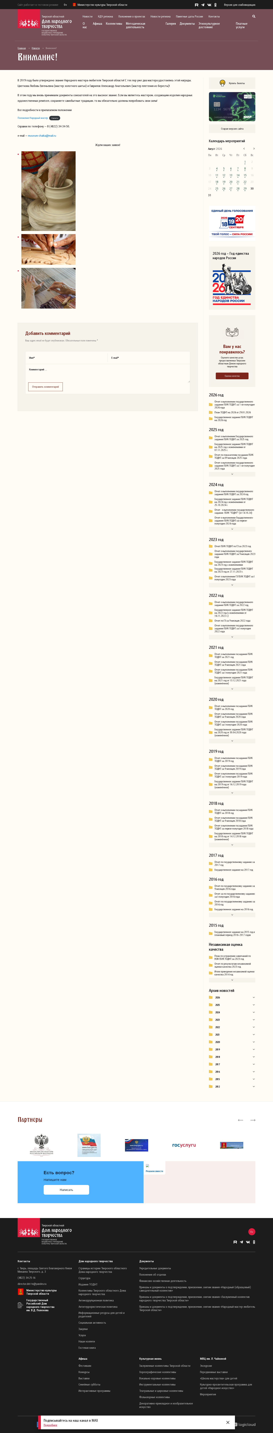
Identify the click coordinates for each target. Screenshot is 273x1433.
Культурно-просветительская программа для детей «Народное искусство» (226, 1386)
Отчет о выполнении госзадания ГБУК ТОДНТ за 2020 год (233, 707)
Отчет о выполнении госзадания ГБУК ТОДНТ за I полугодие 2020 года (233, 723)
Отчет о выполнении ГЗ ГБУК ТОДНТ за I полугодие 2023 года (234, 578)
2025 (217, 1004)
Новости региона (160, 16)
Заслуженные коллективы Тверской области (164, 1365)
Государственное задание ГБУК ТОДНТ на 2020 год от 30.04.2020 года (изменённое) (233, 732)
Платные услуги (241, 25)
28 (237, 188)
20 (230, 181)
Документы (187, 23)
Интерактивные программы (94, 1390)
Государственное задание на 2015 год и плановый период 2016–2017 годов (234, 933)
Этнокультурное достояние (209, 25)
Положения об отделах (152, 1274)
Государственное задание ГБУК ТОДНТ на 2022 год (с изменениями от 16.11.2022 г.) (233, 612)
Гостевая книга (87, 1347)
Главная (22, 48)
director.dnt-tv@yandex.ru (32, 1283)
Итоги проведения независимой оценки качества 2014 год (234, 973)
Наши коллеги (87, 1341)
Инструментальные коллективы (157, 1384)
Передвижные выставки (214, 1372)
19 (223, 181)
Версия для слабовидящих (239, 4)
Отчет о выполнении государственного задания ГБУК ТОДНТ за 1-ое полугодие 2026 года (234, 404)
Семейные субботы (89, 1384)
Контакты (214, 16)
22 (244, 181)
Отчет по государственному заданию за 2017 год (234, 863)
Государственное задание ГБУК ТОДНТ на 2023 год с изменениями (233, 563)
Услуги (82, 1335)
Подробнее (50, 1425)
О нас (85, 25)
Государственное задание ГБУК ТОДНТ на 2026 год (233, 419)
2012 (217, 1086)
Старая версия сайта (232, 128)
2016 (217, 1071)
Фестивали (85, 1365)
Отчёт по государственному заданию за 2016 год (234, 903)
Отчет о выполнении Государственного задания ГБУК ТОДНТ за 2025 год (233, 438)
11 (216, 175)
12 (223, 175)
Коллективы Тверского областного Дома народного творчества (102, 1292)
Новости (87, 16)
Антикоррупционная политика (96, 1300)
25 (216, 188)
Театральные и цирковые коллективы (161, 1390)
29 (244, 188)
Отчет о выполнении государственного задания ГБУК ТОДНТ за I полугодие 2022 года (233, 628)
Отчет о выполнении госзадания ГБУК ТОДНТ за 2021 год (233, 655)
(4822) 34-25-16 (26, 1277)
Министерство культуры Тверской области (41, 1292)
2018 (217, 1056)
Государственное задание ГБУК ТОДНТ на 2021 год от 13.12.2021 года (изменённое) (233, 680)
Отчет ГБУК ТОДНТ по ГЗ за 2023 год (232, 546)
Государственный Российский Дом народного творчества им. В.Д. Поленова (40, 1305)
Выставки (84, 1378)
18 (216, 181)
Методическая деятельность (135, 25)
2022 (217, 1027)
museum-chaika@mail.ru (42, 135)
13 (230, 175)
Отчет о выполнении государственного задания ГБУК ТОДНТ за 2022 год (233, 604)
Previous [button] (240, 1119)
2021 (217, 1034)
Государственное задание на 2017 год (233, 869)
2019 (217, 1049)
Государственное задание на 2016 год (233, 909)
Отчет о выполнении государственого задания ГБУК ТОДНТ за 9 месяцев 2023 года (234, 554)
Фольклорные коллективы (154, 1397)
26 (223, 188)
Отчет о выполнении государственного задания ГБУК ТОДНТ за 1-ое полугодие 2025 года (234, 465)
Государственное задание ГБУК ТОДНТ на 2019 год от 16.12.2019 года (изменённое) (233, 784)
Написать (66, 1189)
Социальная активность (92, 1322)
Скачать (54, 118)
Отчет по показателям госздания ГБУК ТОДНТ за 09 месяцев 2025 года (233, 456)
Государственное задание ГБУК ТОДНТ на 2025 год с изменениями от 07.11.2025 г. (233, 447)
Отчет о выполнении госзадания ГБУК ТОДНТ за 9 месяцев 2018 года (233, 819)
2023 (217, 1019)
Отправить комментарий (45, 386)
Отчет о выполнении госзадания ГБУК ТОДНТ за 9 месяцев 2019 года (233, 767)
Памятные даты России (189, 16)
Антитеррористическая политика (98, 1306)
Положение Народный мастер (33, 117)
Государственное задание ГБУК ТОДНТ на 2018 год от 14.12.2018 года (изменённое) (233, 836)
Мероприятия (208, 1394)
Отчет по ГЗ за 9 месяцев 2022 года (232, 620)
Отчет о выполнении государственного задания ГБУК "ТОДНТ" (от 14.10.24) (234, 511)
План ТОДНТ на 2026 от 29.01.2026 (232, 412)
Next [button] (253, 1119)
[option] (41, 1145)
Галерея (171, 23)
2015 (217, 1079)
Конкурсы (84, 1372)
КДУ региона (105, 16)
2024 (217, 1012)
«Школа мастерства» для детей (218, 1378)
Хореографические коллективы (157, 1372)
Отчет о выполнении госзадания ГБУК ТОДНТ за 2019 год (233, 759)
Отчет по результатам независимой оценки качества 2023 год (232, 965)
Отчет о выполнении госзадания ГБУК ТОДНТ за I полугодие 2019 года (233, 775)
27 (230, 188)
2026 (217, 997)
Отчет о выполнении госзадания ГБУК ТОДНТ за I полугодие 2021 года (233, 671)
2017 (217, 1064)
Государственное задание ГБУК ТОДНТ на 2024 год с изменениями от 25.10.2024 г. (233, 502)
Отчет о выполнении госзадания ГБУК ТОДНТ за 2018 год (233, 811)
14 (237, 175)
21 (237, 181)
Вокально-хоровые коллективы (157, 1378)
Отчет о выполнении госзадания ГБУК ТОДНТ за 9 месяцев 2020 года (233, 715)
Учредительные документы (155, 1268)
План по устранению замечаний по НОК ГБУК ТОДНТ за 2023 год (232, 957)
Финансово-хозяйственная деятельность (162, 1280)
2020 (217, 1042)
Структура (84, 1278)
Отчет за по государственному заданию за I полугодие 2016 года (234, 895)
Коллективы (114, 23)
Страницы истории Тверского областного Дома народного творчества (103, 1269)
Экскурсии (206, 1365)
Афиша (97, 23)
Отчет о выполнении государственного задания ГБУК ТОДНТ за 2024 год (233, 493)
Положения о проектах (131, 16)
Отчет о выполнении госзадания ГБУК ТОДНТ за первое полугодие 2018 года (233, 827)
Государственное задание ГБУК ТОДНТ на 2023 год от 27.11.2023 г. (233, 570)
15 (244, 175)
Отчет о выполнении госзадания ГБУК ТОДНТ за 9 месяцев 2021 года (233, 663)
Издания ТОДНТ (88, 1284)
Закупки (83, 1329)
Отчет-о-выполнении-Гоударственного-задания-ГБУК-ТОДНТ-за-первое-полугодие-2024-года (233, 520)
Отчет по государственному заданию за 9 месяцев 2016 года (234, 887)
